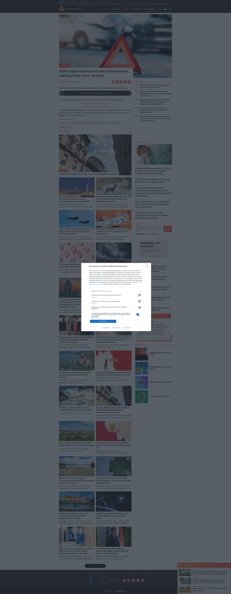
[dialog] (116, 297)
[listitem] (116, 291)
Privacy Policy (126, 327)
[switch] (138, 295)
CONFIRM (103, 321)
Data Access (116, 327)
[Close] (147, 266)
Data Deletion (106, 327)
